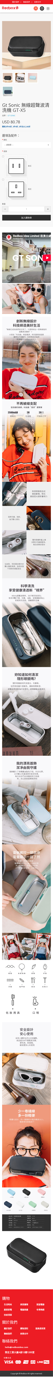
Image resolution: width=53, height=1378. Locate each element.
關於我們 (15, 2)
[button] (5, 209)
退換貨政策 (40, 1328)
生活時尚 (8, 1304)
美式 (29, 166)
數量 (4, 204)
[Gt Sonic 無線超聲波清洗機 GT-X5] (26, 45)
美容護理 (24, 1304)
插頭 (5, 151)
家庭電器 (40, 1304)
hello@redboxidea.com (16, 1347)
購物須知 (24, 1328)
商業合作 (37, 2)
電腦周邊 (24, 1309)
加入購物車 (26, 217)
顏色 (5, 140)
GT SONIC (11, 115)
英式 (29, 189)
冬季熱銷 (40, 1309)
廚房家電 (8, 1309)
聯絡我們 (26, 2)
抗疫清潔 (8, 1314)
